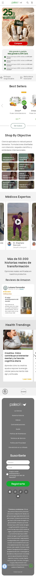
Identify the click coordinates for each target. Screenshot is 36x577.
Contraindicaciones (18, 424)
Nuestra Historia (18, 415)
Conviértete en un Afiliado (18, 447)
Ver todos (18, 126)
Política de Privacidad (18, 443)
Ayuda (18, 429)
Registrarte (18, 483)
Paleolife (20, 571)
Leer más (27, 379)
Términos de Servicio (18, 438)
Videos (18, 420)
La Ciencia (18, 411)
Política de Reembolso (18, 434)
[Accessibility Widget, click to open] (4, 566)
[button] (3, 2)
